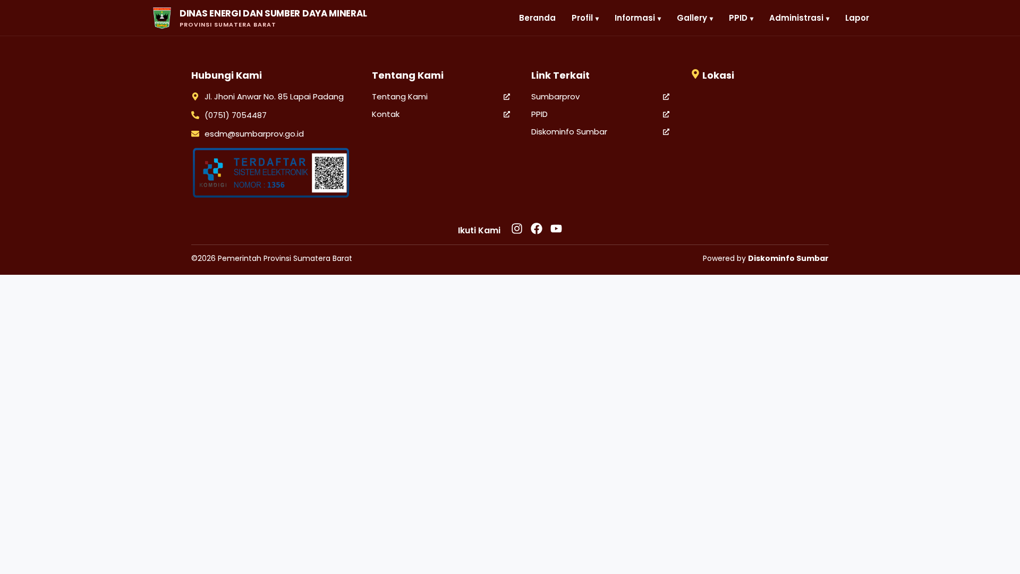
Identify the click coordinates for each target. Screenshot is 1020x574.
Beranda (537, 17)
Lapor (857, 17)
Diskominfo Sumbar (569, 131)
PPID (539, 114)
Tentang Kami (400, 96)
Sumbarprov (555, 96)
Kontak (386, 114)
